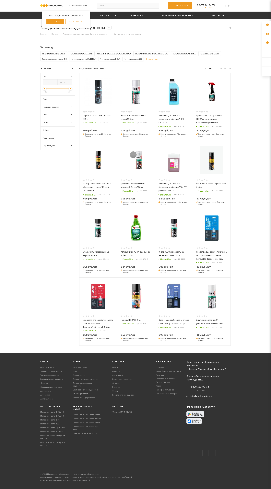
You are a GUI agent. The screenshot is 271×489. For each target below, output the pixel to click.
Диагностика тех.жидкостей (85, 390)
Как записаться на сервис (167, 394)
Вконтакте (198, 453)
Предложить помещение (123, 395)
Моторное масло (47, 367)
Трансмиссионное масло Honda (86, 415)
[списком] (225, 68)
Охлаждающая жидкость (51, 387)
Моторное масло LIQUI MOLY (52, 428)
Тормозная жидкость (49, 375)
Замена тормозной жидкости (86, 379)
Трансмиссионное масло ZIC (85, 433)
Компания (118, 361)
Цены (75, 371)
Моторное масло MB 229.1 (52, 432)
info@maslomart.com (201, 396)
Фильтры (44, 383)
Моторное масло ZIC (49, 420)
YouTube (220, 453)
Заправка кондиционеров (84, 398)
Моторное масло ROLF (50, 424)
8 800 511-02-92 (205, 4)
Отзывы (115, 383)
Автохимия (45, 395)
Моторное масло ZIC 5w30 (52, 416)
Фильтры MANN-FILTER (122, 412)
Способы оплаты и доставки (168, 371)
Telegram (213, 453)
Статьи (115, 391)
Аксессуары (45, 391)
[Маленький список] (206, 68)
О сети (115, 367)
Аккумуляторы (46, 399)
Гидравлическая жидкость (51, 379)
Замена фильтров (80, 394)
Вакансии (116, 387)
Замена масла (79, 375)
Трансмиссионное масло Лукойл (87, 419)
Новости (116, 371)
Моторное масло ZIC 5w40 (52, 412)
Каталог (45, 361)
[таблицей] (230, 68)
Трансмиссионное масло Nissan (86, 422)
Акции (158, 386)
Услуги (77, 361)
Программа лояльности (122, 379)
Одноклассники (227, 453)
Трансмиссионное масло (51, 371)
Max (205, 453)
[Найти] (155, 6)
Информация (163, 361)
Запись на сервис (80, 367)
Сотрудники (117, 375)
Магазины (160, 367)
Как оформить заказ (165, 390)
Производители (163, 382)
